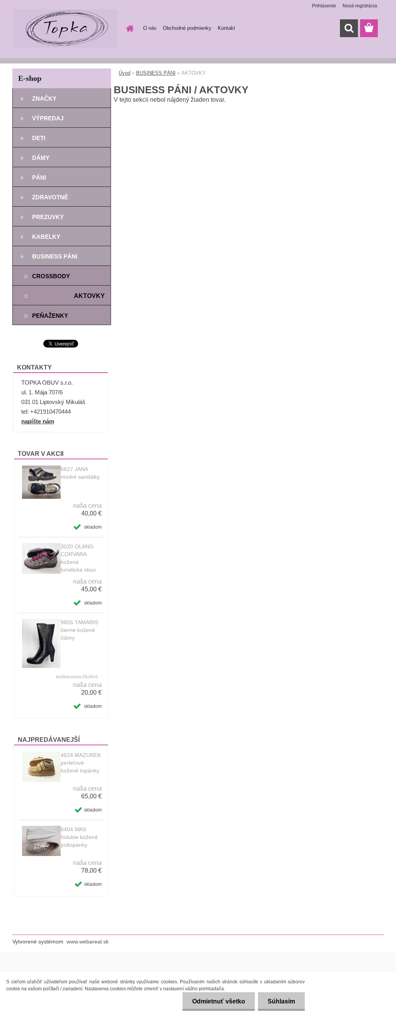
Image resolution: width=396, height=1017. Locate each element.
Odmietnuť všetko (218, 1001)
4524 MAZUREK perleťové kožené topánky (81, 763)
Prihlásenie (324, 6)
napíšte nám (37, 421)
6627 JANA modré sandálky (80, 473)
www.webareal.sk (88, 941)
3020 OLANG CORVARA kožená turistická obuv (78, 558)
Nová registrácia (360, 6)
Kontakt (226, 28)
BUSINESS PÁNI (156, 73)
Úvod (124, 73)
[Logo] (65, 28)
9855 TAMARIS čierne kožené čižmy (79, 630)
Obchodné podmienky (187, 28)
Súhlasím (281, 1001)
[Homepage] (128, 28)
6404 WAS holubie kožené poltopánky (79, 837)
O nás (150, 28)
